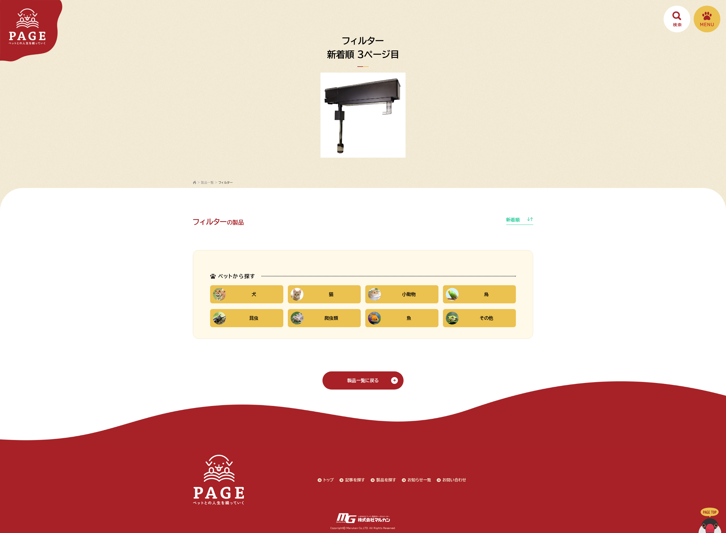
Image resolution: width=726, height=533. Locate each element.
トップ (328, 480)
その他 (486, 318)
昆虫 (253, 318)
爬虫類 (331, 318)
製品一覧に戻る (363, 380)
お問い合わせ (454, 480)
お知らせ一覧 (419, 480)
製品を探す (386, 480)
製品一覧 (207, 182)
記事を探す (355, 480)
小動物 (409, 294)
